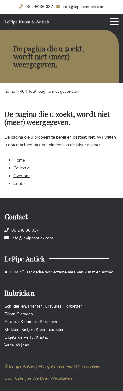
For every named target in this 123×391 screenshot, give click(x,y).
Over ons (21, 176)
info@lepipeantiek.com (82, 7)
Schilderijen (15, 306)
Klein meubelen (50, 329)
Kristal (42, 337)
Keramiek (29, 322)
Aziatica (11, 322)
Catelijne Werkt (29, 378)
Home (9, 91)
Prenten (35, 306)
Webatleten (61, 378)
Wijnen (22, 345)
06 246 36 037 (38, 7)
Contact (20, 183)
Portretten (73, 306)
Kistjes (27, 329)
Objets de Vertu (19, 337)
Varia (9, 345)
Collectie (21, 168)
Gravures (53, 306)
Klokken (11, 329)
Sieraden (25, 314)
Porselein (48, 322)
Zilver (9, 314)
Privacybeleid (88, 366)
